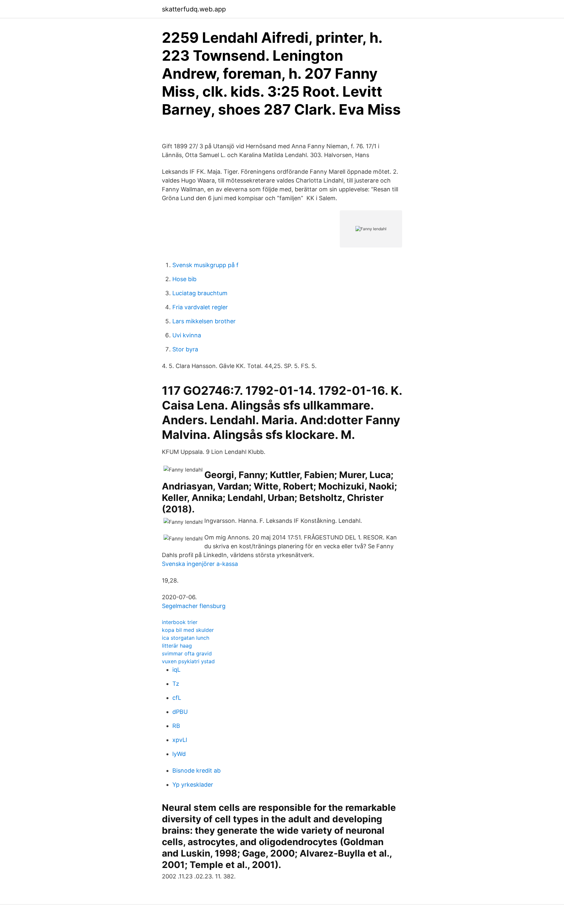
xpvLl (179, 739)
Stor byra (185, 349)
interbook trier (179, 622)
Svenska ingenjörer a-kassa (200, 563)
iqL (176, 669)
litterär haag (177, 645)
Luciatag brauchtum (199, 293)
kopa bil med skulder (188, 630)
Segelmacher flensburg (194, 605)
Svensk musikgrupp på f (205, 265)
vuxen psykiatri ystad (188, 661)
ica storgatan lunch (185, 637)
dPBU (180, 711)
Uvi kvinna (186, 335)
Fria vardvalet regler (200, 307)
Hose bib (184, 279)
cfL (176, 697)
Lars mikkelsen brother (204, 321)
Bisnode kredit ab (196, 770)
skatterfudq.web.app (194, 9)
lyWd (179, 753)
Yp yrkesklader (192, 784)
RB (176, 725)
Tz (175, 683)
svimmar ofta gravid (187, 653)
